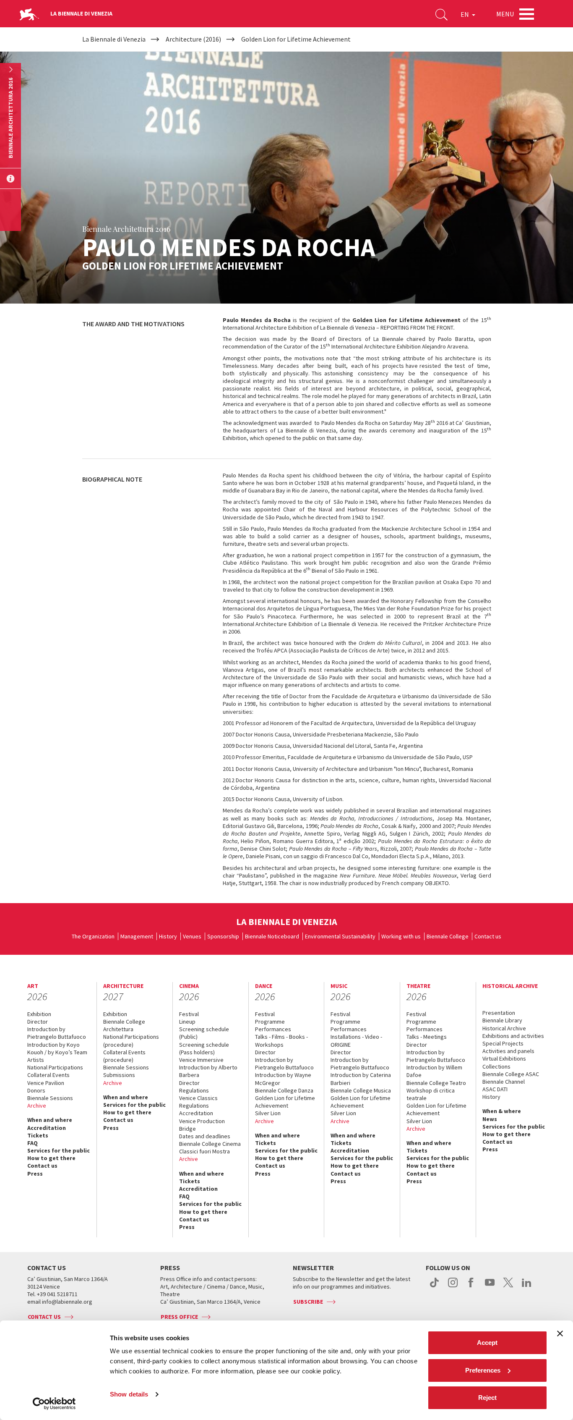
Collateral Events (48, 1075)
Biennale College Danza (284, 1090)
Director (37, 1021)
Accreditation (46, 1128)
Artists (35, 1060)
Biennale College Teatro (436, 1083)
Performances (273, 1029)
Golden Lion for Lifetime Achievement (285, 1101)
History (168, 936)
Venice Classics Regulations (198, 1101)
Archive (36, 1105)
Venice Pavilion (45, 1083)
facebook (471, 1287)
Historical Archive (504, 1028)
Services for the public (58, 1150)
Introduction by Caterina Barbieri (361, 1078)
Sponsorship (223, 936)
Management (136, 936)
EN (465, 14)
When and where (49, 1120)
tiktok (434, 1287)
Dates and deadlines (204, 1136)
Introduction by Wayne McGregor (283, 1078)
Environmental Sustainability (340, 936)
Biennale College (448, 936)
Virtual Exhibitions (504, 1058)
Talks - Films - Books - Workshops (281, 1040)
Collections (496, 1066)
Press (35, 1173)
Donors (36, 1090)
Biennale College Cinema (210, 1144)
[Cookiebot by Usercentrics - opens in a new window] (54, 1403)
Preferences (482, 1370)
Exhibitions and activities (513, 1036)
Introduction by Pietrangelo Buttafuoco (56, 1032)
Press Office (179, 1316)
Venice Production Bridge (202, 1124)
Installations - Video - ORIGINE (356, 1040)
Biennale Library (502, 1020)
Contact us (487, 936)
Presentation (498, 1013)
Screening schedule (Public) (204, 1032)
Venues (192, 936)
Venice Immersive (201, 1060)
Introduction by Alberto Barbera (208, 1071)
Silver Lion (268, 1113)
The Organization (93, 936)
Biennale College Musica (361, 1090)
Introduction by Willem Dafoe (434, 1071)
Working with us (401, 936)
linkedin (526, 1287)
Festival (189, 1014)
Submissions (119, 1075)
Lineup (187, 1021)
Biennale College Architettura (124, 1025)
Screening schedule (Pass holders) (204, 1048)
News (489, 1119)
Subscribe (308, 1301)
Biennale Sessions (50, 1098)
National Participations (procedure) (131, 1040)
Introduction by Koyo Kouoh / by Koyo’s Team (57, 1048)
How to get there (51, 1158)
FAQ (32, 1143)
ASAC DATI (495, 1089)
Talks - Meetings (426, 1036)
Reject (487, 1397)
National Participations (55, 1067)
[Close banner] (560, 1333)
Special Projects (503, 1043)
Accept (487, 1342)
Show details (129, 1394)
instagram (452, 1287)
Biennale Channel (503, 1081)
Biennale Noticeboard (272, 936)
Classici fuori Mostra (204, 1151)
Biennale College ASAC (510, 1074)
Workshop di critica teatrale (430, 1094)
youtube (489, 1287)
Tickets (37, 1135)
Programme (270, 1021)
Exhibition (39, 1014)
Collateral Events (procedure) (124, 1056)
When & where (501, 1111)
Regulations (194, 1090)
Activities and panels (508, 1051)
